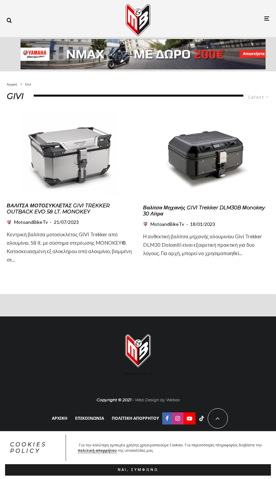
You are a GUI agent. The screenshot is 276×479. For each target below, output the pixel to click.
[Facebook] (167, 418)
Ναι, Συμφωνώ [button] (138, 469)
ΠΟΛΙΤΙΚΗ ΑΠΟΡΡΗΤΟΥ (135, 418)
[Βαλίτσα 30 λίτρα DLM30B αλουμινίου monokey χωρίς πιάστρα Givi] (206, 155)
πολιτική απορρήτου (97, 450)
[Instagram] (177, 418)
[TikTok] (202, 418)
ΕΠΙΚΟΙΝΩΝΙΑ (89, 418)
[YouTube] (189, 418)
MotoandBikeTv (31, 222)
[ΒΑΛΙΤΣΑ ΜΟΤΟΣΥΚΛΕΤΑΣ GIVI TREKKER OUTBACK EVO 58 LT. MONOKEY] (70, 154)
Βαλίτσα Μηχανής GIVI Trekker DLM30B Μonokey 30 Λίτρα (204, 211)
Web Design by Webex (157, 399)
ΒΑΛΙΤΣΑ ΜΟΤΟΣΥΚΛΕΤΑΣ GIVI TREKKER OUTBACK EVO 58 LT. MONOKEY (58, 209)
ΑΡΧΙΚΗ (59, 418)
